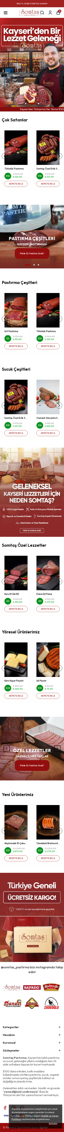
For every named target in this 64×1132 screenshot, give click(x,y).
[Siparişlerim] (50, 12)
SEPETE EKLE (16, 183)
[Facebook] (5, 1108)
